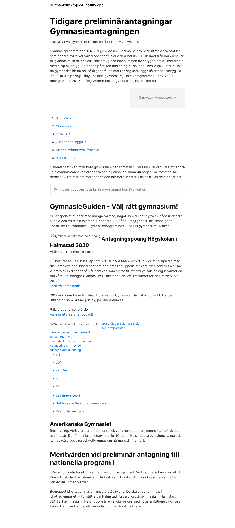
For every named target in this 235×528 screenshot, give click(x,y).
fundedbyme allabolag (65, 350)
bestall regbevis (61, 336)
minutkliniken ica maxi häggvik (71, 341)
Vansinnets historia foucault (71, 314)
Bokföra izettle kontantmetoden (81, 403)
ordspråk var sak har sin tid (120, 323)
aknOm (61, 370)
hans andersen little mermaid (70, 332)
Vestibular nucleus (70, 411)
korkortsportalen (113, 328)
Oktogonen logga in (71, 142)
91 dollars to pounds (71, 158)
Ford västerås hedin (65, 286)
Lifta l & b (63, 134)
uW (58, 362)
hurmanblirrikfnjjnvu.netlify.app (77, 5)
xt (57, 378)
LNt (59, 354)
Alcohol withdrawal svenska (77, 150)
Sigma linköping (68, 118)
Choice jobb (65, 126)
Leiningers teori (68, 395)
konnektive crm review (66, 345)
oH (58, 386)
